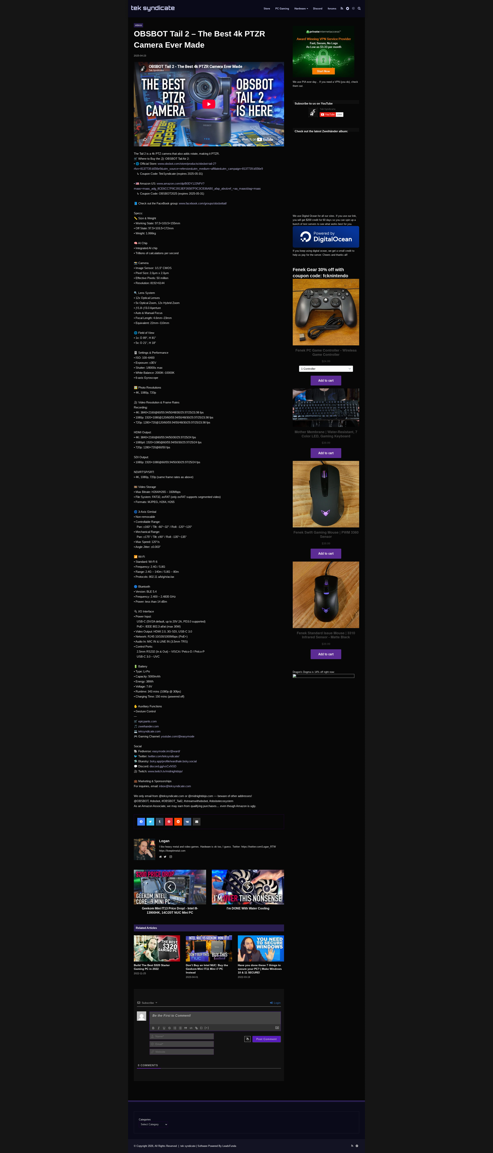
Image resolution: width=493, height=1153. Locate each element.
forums (332, 8)
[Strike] (169, 1028)
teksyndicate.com (149, 731)
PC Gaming (282, 8)
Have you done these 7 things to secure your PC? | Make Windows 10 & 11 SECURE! (260, 969)
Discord (317, 8)
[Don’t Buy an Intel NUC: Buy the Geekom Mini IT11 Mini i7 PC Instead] (209, 948)
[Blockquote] (185, 1028)
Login (277, 1002)
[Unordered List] (180, 1028)
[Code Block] (191, 1028)
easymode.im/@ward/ (166, 751)
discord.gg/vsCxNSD (163, 766)
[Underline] (164, 1028)
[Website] (161, 857)
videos (138, 25)
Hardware (300, 8)
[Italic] (158, 1028)
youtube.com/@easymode (177, 736)
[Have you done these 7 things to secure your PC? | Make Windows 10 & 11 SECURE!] (261, 948)
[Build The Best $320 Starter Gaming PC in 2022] (157, 948)
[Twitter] (166, 857)
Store (267, 8)
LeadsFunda (229, 1146)
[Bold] (153, 1028)
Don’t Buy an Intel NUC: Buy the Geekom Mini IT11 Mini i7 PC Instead (207, 969)
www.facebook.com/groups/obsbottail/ (203, 203)
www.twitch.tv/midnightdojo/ (165, 771)
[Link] (196, 1028)
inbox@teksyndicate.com (175, 786)
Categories (145, 1119)
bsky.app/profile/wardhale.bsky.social (173, 761)
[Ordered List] (175, 1028)
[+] (207, 1027)
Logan (164, 841)
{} (201, 1027)
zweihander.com (148, 726)
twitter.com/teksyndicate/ (163, 756)
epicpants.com (147, 721)
